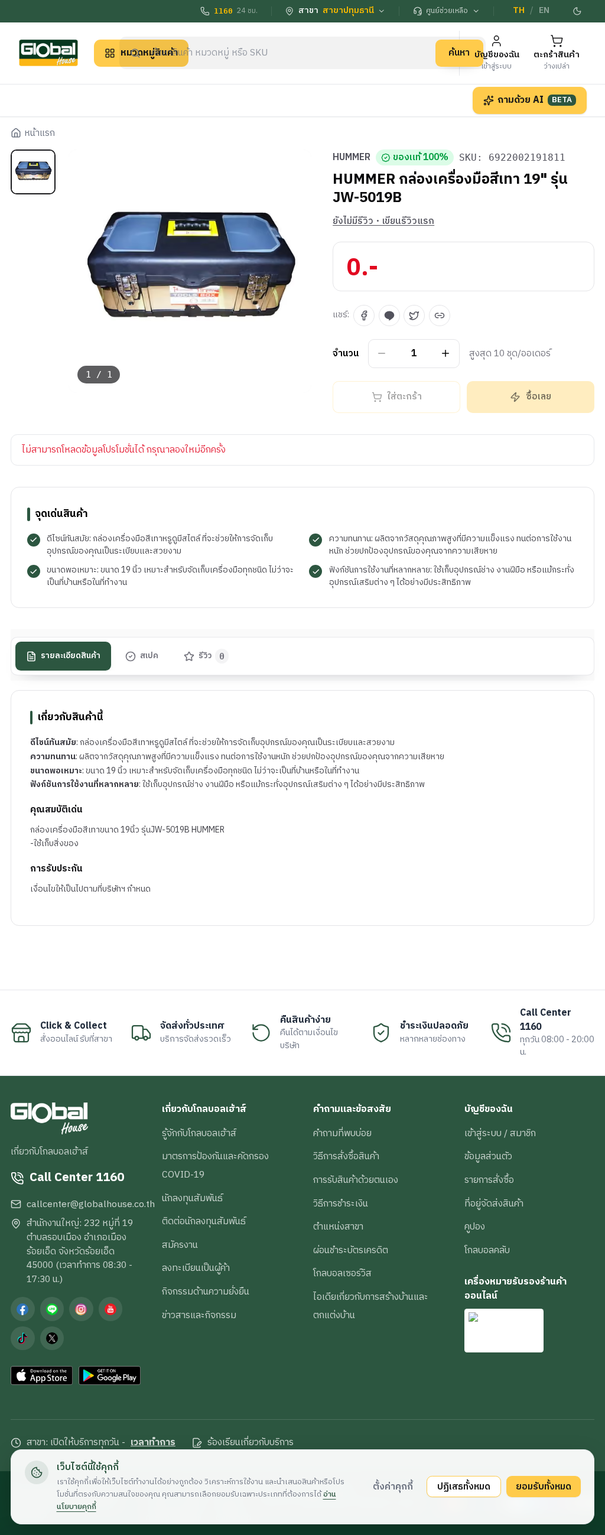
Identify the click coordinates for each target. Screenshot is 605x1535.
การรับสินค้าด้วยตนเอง (355, 1180)
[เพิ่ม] (445, 353)
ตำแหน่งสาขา (338, 1226)
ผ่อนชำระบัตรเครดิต (350, 1250)
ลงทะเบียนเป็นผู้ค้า (196, 1268)
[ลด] (382, 353)
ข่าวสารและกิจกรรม (199, 1315)
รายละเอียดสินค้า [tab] (70, 655)
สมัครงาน (180, 1245)
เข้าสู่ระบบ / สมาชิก (500, 1133)
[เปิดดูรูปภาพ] (190, 271)
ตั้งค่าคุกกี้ (393, 1486)
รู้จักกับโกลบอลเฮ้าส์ (199, 1133)
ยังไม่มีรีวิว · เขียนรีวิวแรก (383, 221)
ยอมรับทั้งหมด (543, 1486)
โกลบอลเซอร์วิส (342, 1273)
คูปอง (474, 1226)
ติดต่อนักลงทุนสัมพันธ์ (204, 1221)
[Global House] (48, 53)
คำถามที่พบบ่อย (342, 1133)
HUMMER (351, 158)
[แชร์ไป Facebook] (364, 315)
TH (519, 11)
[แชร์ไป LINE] (389, 315)
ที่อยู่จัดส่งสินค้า (493, 1203)
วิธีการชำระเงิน (340, 1203)
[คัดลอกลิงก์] (439, 315)
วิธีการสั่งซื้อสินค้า (346, 1156)
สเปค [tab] (149, 655)
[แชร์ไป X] (414, 315)
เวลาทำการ (153, 1443)
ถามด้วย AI (534, 100)
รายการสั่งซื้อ (489, 1180)
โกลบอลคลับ (487, 1250)
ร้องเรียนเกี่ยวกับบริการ (250, 1443)
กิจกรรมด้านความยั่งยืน (205, 1291)
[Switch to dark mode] (577, 11)
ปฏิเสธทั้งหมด (463, 1486)
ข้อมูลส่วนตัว (488, 1156)
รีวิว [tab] (212, 655)
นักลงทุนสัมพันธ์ (192, 1198)
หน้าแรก (39, 133)
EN (544, 11)
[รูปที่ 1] (33, 171)
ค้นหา (459, 52)
